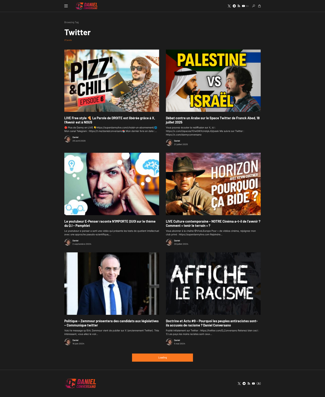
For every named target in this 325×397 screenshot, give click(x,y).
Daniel (75, 137)
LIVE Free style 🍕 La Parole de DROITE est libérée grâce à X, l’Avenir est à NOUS (109, 120)
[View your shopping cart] (259, 6)
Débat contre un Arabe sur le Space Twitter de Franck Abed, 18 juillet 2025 (213, 120)
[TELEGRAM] (234, 5)
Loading (162, 357)
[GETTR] (239, 5)
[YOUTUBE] (253, 383)
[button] (66, 6)
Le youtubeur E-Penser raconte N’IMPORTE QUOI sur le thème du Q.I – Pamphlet (110, 223)
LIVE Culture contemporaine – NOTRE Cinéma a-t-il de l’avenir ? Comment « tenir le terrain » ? (213, 223)
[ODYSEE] (259, 383)
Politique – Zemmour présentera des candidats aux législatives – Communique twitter (111, 323)
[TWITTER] (229, 5)
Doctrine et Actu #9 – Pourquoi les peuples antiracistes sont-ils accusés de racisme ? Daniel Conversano (212, 323)
